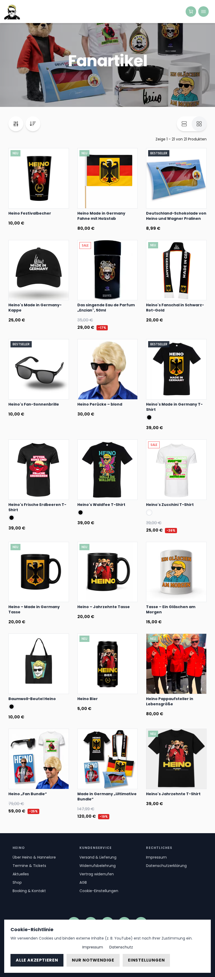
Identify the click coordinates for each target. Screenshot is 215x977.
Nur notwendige (93, 960)
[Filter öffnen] (15, 123)
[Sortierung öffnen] (32, 123)
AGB (83, 882)
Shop (17, 882)
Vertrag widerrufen (96, 874)
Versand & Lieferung (97, 857)
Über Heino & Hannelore (34, 857)
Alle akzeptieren (37, 960)
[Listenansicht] (184, 123)
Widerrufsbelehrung (97, 865)
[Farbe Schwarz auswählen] (149, 417)
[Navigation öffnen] (203, 11)
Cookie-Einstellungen (98, 890)
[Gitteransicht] (199, 123)
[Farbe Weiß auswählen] (149, 512)
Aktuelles (21, 874)
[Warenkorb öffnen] (191, 11)
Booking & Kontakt (29, 890)
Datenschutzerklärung (166, 865)
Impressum (156, 857)
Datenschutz (121, 947)
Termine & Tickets (29, 865)
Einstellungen (146, 960)
